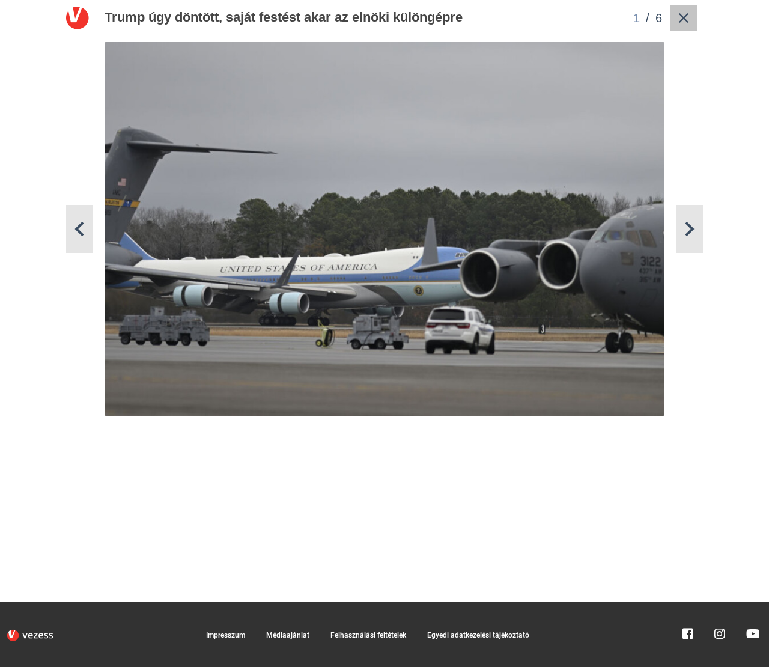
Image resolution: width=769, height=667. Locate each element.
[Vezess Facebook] (687, 607)
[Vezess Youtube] (751, 607)
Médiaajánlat (287, 635)
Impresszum (225, 635)
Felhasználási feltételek (368, 635)
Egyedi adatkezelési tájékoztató (478, 635)
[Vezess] (30, 635)
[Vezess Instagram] (719, 607)
